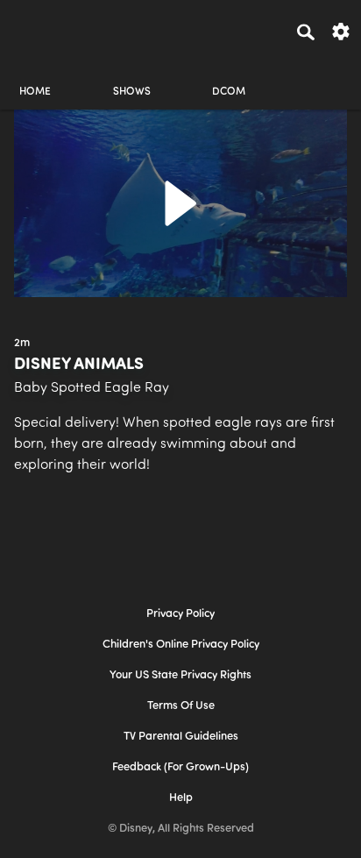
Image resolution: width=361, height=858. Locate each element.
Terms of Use (181, 706)
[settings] (341, 30)
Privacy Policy (180, 614)
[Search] (306, 31)
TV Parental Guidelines (181, 736)
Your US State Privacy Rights (180, 675)
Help (181, 798)
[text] (22, 343)
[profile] (326, 77)
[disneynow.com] (44, 29)
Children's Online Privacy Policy (181, 644)
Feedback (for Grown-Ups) (180, 767)
